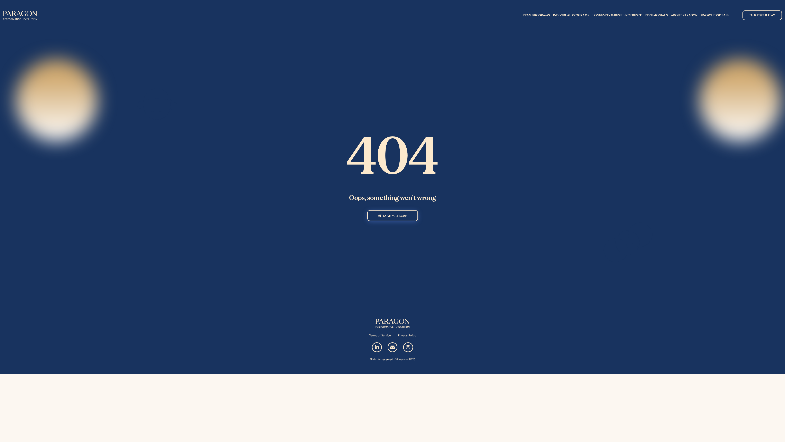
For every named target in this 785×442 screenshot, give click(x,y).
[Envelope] (392, 347)
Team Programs (536, 15)
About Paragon (684, 15)
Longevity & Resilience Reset (616, 15)
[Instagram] (408, 347)
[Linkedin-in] (377, 347)
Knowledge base (715, 15)
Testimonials (656, 15)
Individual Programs (571, 15)
